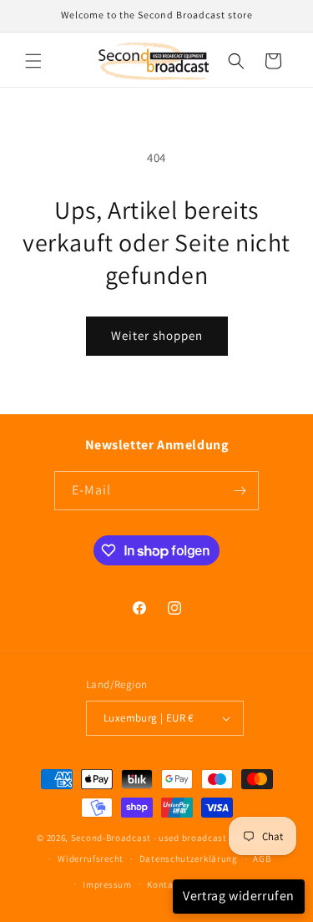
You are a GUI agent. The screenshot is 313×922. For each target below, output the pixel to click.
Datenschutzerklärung (188, 858)
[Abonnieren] (239, 490)
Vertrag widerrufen (239, 895)
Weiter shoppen (157, 335)
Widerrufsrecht (91, 858)
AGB (261, 858)
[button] (33, 61)
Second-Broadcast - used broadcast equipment (173, 837)
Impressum (107, 884)
